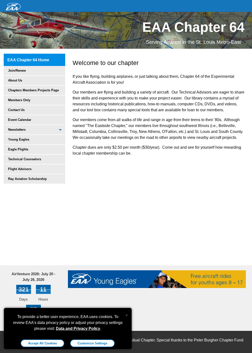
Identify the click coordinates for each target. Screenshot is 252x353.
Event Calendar (19, 120)
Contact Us (16, 110)
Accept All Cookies (42, 343)
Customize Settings (92, 343)
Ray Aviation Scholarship (27, 179)
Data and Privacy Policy (78, 328)
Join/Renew (17, 70)
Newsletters (17, 129)
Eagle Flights (18, 149)
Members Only (19, 100)
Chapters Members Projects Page (33, 90)
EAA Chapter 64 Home (28, 60)
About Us (15, 80)
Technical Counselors (24, 159)
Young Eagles (18, 139)
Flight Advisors (20, 169)
